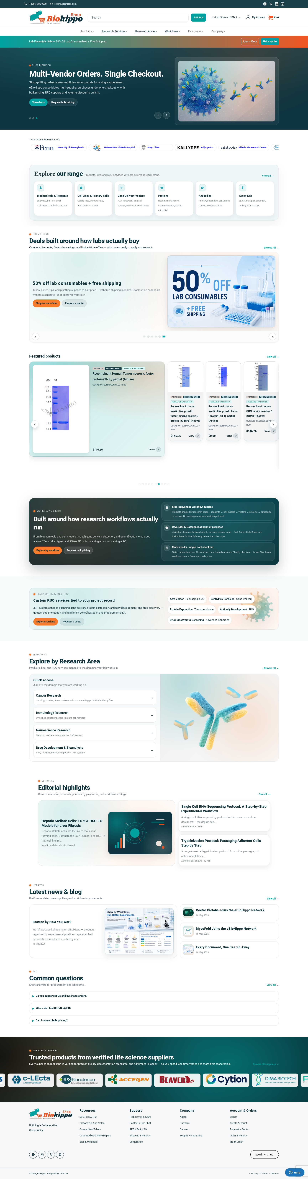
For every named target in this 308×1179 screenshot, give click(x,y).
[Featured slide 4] (149, 484)
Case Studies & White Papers (95, 1135)
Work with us (264, 1154)
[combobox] (138, 18)
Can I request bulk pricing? (52, 1020)
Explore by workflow (47, 550)
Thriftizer (63, 1173)
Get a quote (270, 41)
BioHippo (41, 1173)
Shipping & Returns (140, 1135)
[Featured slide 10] (168, 484)
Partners (184, 1122)
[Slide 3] (152, 336)
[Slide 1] (144, 336)
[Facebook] (264, 4)
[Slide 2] (148, 336)
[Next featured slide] (273, 424)
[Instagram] (282, 4)
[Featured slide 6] (155, 484)
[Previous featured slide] (34, 424)
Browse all (271, 668)
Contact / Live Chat (140, 1122)
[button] (273, 17)
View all (268, 175)
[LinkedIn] (276, 4)
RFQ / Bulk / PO (138, 1129)
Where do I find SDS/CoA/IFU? (53, 1008)
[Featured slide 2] (143, 484)
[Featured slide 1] (139, 484)
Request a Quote (239, 1129)
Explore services (45, 621)
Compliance (136, 1141)
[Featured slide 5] (152, 484)
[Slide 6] (164, 336)
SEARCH (198, 17)
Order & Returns (239, 1135)
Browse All (271, 247)
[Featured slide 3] (146, 484)
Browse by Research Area (70, 97)
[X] (270, 4)
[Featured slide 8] (162, 484)
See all (264, 794)
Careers (184, 1129)
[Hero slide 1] (30, 118)
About (183, 1116)
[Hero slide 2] (33, 118)
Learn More (250, 41)
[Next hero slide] (166, 115)
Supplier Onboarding (191, 1135)
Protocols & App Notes (91, 1122)
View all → (273, 356)
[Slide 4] (156, 336)
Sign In (233, 1116)
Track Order (236, 1141)
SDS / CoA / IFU (88, 1116)
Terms (265, 1173)
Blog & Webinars (88, 1141)
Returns (275, 1173)
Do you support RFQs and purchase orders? (62, 995)
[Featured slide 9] (165, 484)
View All (273, 985)
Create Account (238, 1122)
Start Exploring (40, 97)
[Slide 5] (160, 336)
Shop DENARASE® (46, 303)
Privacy (254, 1173)
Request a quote (74, 303)
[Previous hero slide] (157, 115)
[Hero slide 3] (36, 118)
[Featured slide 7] (159, 484)
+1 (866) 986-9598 (37, 3)
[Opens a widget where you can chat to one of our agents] (294, 1172)
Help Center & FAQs (140, 1116)
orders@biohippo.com (65, 3)
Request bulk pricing (78, 550)
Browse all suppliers (266, 1064)
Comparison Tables (90, 1129)
